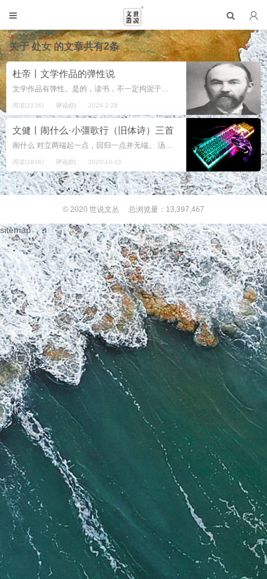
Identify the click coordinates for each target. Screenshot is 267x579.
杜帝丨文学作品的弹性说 (63, 73)
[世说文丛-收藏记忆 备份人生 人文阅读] (133, 21)
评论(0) (66, 105)
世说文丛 (104, 209)
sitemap (15, 230)
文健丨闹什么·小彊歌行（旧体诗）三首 (93, 130)
